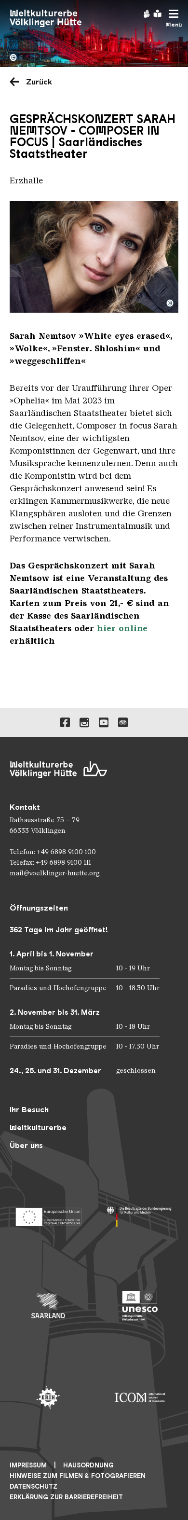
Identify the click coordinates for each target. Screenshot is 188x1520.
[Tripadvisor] (123, 722)
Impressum (28, 1465)
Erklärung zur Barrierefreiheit (66, 1497)
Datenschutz (33, 1486)
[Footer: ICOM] (139, 1397)
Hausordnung (88, 1465)
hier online (122, 628)
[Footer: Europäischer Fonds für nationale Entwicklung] (48, 1214)
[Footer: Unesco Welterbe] (139, 1305)
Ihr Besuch (29, 1109)
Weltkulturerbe (38, 1127)
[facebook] (65, 722)
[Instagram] (84, 722)
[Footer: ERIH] (48, 1397)
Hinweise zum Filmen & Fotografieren (78, 1475)
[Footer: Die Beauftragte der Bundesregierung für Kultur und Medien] (139, 1214)
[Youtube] (103, 722)
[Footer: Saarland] (48, 1305)
